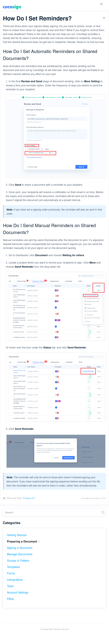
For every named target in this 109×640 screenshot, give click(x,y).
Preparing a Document (22, 541)
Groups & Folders (18, 560)
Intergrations (15, 579)
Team (10, 586)
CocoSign (45, 629)
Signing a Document (19, 548)
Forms (11, 573)
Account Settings (17, 592)
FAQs (10, 599)
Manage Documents (19, 554)
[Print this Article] (104, 18)
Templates (13, 567)
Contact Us (29, 498)
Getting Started (16, 535)
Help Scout (65, 629)
